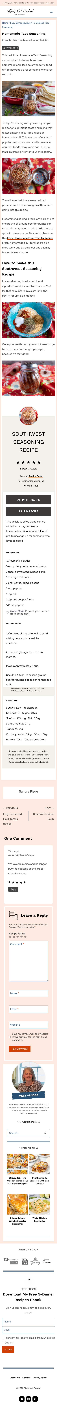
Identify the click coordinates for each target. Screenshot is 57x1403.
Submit (8, 1349)
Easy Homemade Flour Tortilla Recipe (30, 238)
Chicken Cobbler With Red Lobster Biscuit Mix (17, 1221)
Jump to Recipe (10, 48)
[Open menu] (51, 12)
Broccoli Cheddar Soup (43, 813)
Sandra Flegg (11, 40)
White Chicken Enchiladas (39, 1219)
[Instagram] (28, 1399)
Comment (17, 944)
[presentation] (17, 1164)
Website (15, 1024)
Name (14, 993)
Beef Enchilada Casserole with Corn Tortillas (39, 1181)
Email (14, 1009)
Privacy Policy (40, 1377)
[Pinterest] (35, 1399)
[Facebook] (22, 1399)
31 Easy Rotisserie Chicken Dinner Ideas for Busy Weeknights (17, 1181)
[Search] (45, 1133)
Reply (13, 889)
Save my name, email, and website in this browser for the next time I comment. (30, 1037)
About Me (15, 1377)
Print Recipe (30, 499)
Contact (26, 1377)
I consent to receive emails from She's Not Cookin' (30, 1340)
